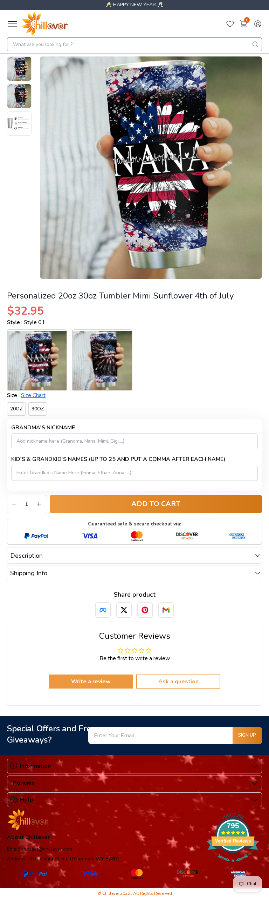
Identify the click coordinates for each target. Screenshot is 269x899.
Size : (26, 395)
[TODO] (103, 610)
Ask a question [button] (178, 681)
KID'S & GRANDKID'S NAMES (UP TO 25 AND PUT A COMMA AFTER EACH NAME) (118, 459)
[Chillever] (45, 24)
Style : (26, 322)
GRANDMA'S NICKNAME (43, 427)
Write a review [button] (91, 681)
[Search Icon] (255, 44)
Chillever (111, 893)
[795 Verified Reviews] (233, 866)
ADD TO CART (155, 504)
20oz (16, 408)
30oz (38, 408)
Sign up (247, 735)
